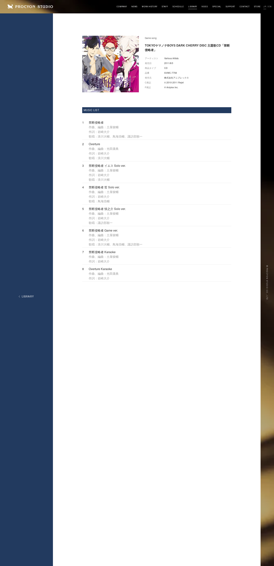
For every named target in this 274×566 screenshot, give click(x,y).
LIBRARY (28, 296)
